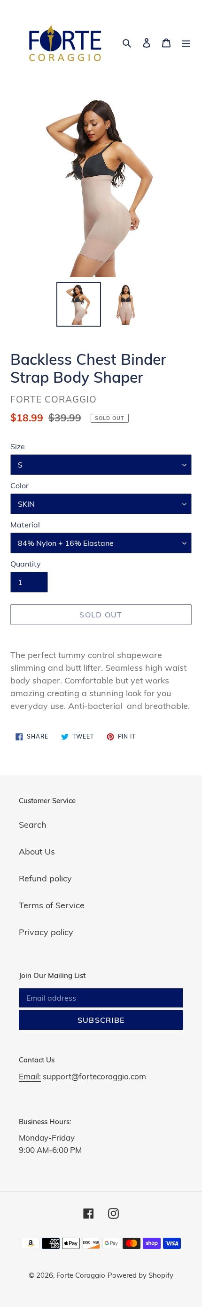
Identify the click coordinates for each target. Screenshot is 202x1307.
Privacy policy (46, 932)
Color (19, 485)
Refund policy (45, 878)
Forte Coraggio (80, 1275)
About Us (37, 851)
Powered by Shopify (140, 1275)
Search (33, 824)
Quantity (25, 563)
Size (17, 446)
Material (25, 524)
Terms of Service (52, 905)
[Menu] (186, 42)
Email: (30, 1076)
